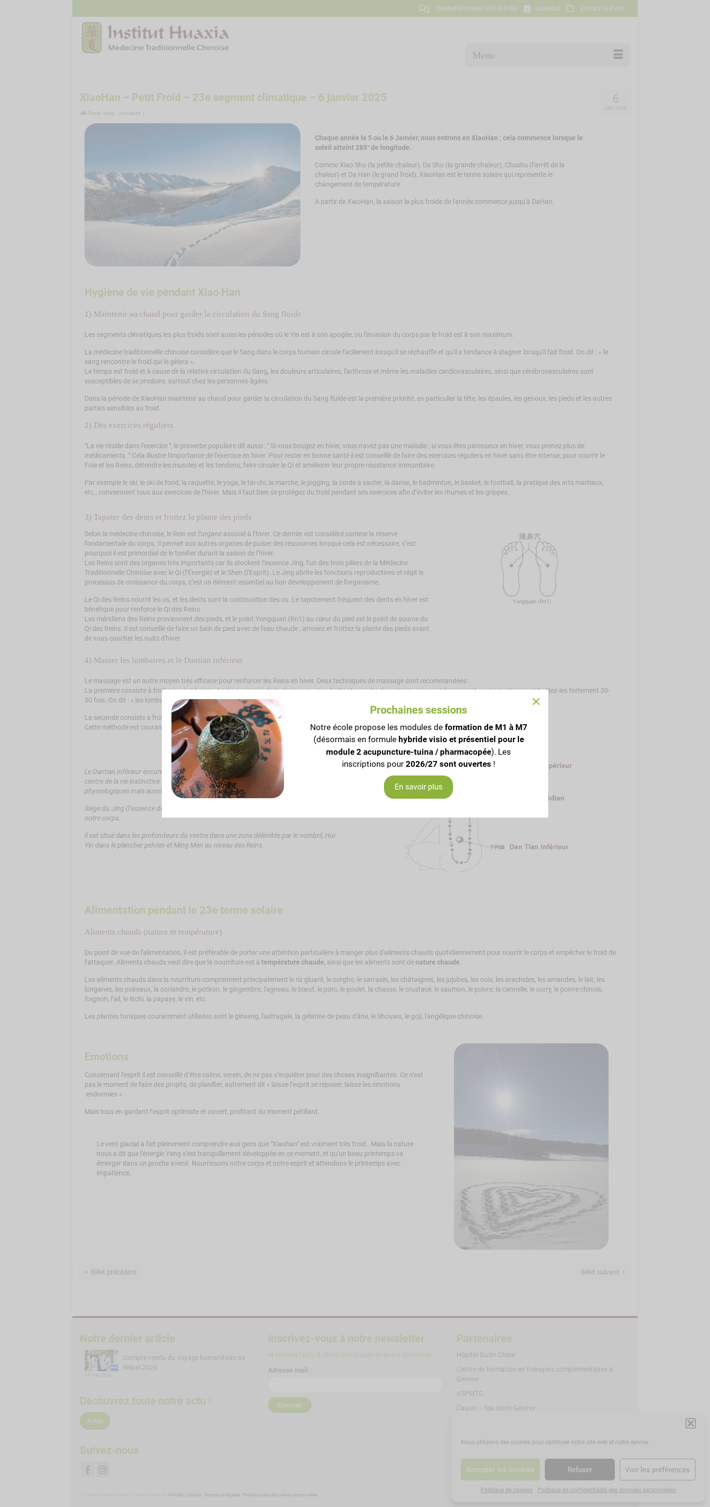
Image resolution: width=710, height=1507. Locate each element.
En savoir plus (418, 786)
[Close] (536, 701)
